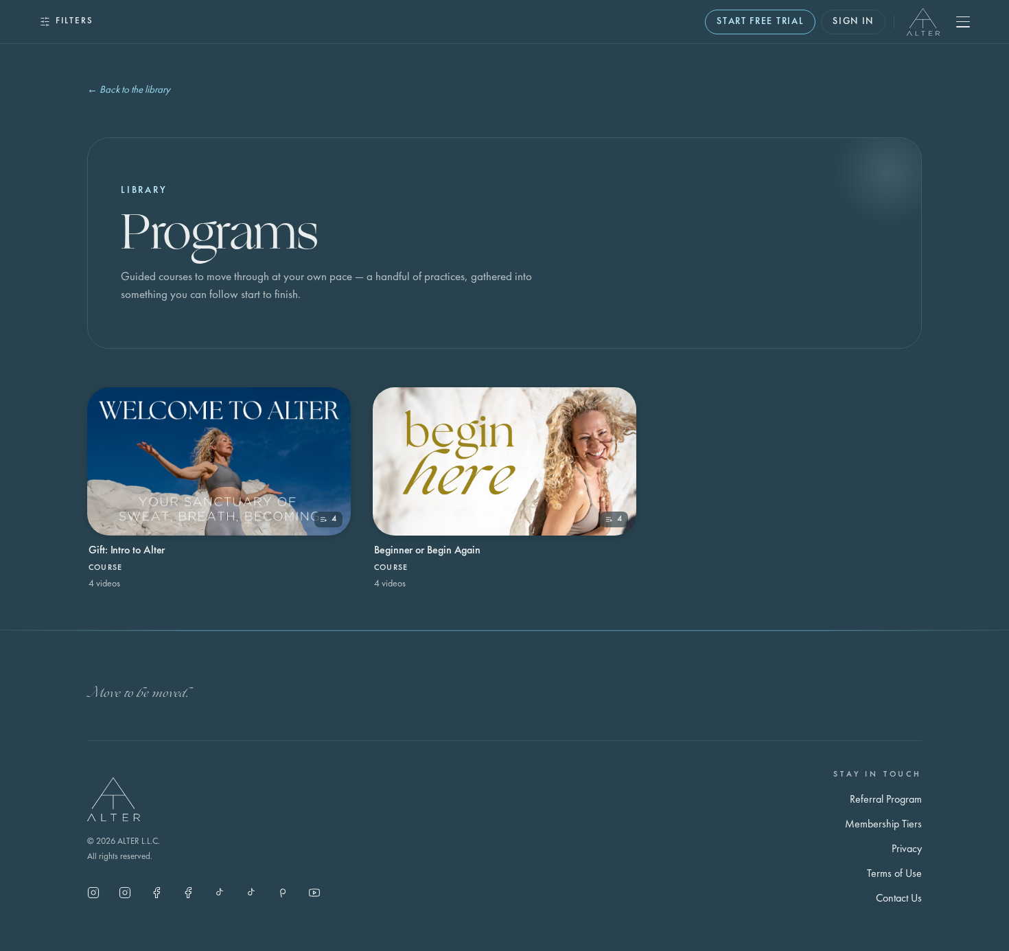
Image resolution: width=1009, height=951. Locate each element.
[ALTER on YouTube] (314, 892)
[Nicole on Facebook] (188, 892)
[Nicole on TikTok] (219, 892)
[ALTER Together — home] (923, 22)
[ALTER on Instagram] (93, 892)
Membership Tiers (883, 824)
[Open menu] (963, 22)
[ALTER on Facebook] (156, 892)
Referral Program (886, 799)
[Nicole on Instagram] (125, 892)
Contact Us (899, 898)
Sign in (853, 21)
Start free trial (760, 21)
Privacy (907, 849)
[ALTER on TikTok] (251, 892)
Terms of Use (894, 874)
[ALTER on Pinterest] (282, 892)
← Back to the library (128, 90)
